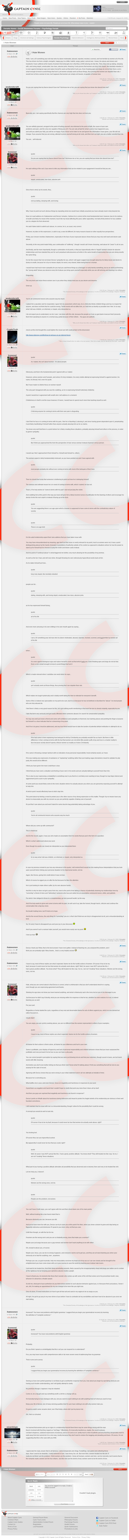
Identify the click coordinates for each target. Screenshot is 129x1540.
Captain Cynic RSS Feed (107, 1523)
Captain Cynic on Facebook (108, 1518)
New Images (41, 18)
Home (5, 18)
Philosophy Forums (71, 1520)
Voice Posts (31, 18)
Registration (37, 1524)
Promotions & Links (71, 1529)
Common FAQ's (13, 1520)
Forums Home (10, 28)
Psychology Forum (50, 28)
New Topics (22, 18)
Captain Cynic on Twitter (107, 1520)
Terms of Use (12, 1527)
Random (73, 18)
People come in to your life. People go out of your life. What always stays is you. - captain (64, 23)
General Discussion (71, 1517)
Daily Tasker (103, 1526)
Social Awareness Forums (29, 28)
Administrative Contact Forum (43, 1522)
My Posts (82, 18)
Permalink (122, 79)
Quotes (59, 18)
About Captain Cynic (15, 1517)
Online (65, 18)
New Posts (12, 18)
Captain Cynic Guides (15, 1522)
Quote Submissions (71, 1527)
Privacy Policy (12, 1529)
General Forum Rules (40, 1517)
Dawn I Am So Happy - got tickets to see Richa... (115, 8)
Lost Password (38, 1527)
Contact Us (11, 1524)
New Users (51, 18)
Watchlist (90, 18)
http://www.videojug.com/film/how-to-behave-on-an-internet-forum (48, 335)
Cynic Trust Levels (39, 1520)
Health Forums (69, 1524)
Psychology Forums (71, 1522)
